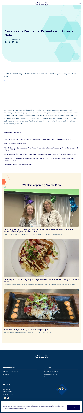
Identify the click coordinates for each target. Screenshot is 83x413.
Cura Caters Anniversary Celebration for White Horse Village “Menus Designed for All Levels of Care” (39, 159)
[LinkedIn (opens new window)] (8, 398)
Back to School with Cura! (15, 144)
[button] (6, 42)
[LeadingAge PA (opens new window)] (62, 389)
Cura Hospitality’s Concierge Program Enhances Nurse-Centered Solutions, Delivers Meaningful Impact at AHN (38, 230)
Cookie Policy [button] (51, 406)
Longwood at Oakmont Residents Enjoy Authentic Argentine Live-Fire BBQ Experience (40, 154)
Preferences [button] (23, 408)
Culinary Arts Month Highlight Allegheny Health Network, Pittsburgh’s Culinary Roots (41, 280)
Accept (73, 407)
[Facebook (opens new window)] (5, 398)
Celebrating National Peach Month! (18, 165)
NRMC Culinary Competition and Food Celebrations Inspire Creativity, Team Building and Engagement (41, 149)
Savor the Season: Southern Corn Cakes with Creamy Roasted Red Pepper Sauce (37, 139)
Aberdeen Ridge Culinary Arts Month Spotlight (26, 329)
